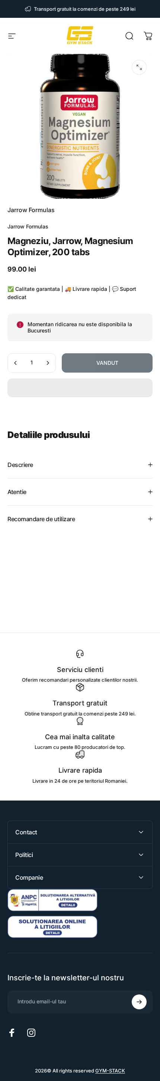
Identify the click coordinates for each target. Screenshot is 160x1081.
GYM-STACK (110, 1071)
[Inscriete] (139, 1001)
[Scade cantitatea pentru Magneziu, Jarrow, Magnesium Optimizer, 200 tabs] (15, 363)
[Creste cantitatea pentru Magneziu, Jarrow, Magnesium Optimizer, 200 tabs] (47, 363)
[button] (80, 388)
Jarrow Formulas (31, 210)
